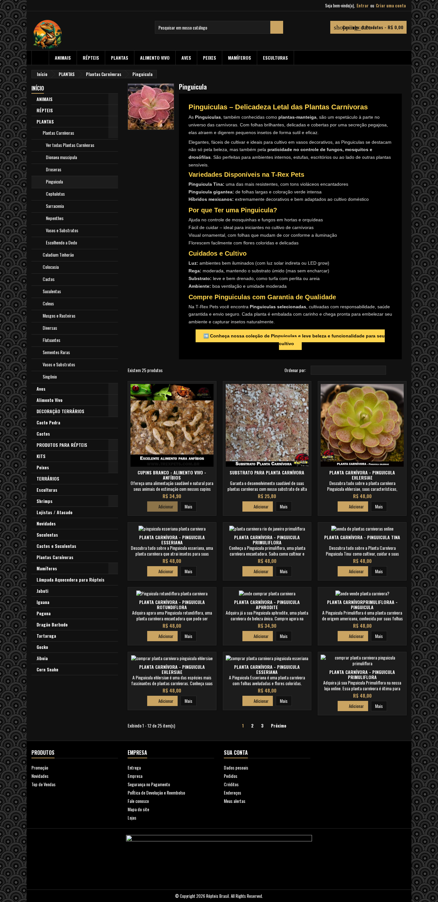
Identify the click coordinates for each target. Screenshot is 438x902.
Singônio (50, 376)
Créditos (231, 784)
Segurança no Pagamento (149, 784)
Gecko (42, 646)
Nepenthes (54, 218)
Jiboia (42, 658)
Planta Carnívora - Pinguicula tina (362, 537)
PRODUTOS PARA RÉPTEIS (62, 444)
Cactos (49, 279)
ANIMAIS (63, 57)
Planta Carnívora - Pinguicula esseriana (172, 540)
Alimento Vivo (155, 57)
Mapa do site (138, 809)
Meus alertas (234, 800)
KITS (41, 456)
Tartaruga (46, 635)
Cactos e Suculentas (56, 545)
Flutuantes (51, 339)
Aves (186, 57)
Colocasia (51, 266)
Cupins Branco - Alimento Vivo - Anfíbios (172, 475)
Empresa (135, 775)
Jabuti (42, 590)
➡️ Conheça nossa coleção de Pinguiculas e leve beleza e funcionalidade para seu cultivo (294, 339)
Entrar (363, 5)
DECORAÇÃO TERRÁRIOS (60, 411)
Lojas (132, 817)
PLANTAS (119, 57)
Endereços (232, 792)
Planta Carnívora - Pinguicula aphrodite (267, 604)
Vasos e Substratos (62, 230)
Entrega (134, 767)
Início (37, 88)
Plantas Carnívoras (58, 132)
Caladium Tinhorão (58, 254)
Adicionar (162, 506)
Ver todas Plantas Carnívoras (70, 144)
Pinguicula (54, 181)
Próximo (281, 725)
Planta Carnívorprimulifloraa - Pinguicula (362, 604)
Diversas (50, 327)
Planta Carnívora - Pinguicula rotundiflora (172, 604)
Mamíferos (239, 57)
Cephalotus (55, 193)
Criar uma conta (391, 5)
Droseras (53, 169)
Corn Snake (47, 669)
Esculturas (275, 57)
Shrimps (45, 501)
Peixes (209, 57)
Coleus (48, 303)
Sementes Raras (56, 352)
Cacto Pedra (48, 422)
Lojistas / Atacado (54, 512)
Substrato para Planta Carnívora (267, 472)
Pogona (44, 613)
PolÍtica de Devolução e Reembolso (156, 792)
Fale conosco (138, 800)
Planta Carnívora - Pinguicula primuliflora (267, 540)
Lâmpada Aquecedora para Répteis (71, 579)
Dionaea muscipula (61, 157)
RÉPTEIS (91, 57)
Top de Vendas (43, 784)
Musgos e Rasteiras (59, 315)
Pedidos (230, 775)
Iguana (43, 602)
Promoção (39, 767)
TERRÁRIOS (48, 478)
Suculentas (52, 291)
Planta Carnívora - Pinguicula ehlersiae (362, 475)
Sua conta (236, 752)
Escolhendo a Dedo (61, 242)
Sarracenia (55, 205)
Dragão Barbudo (52, 624)
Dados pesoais (236, 767)
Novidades (46, 523)
